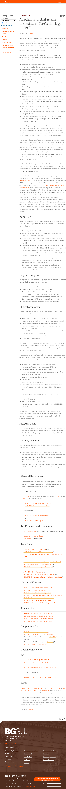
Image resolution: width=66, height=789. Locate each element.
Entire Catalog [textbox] (5, 18)
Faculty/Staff (28, 757)
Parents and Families (49, 751)
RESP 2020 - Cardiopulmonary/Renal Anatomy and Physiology (43, 595)
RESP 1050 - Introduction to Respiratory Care (38, 588)
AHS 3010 (50, 642)
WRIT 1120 (26, 496)
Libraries (26, 763)
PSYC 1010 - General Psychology (34, 536)
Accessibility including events (12, 752)
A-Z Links (8, 759)
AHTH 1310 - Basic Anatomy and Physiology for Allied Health (42, 562)
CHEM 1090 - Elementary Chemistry (35, 549)
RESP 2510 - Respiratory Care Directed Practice (38, 613)
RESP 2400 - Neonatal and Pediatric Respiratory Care (40, 603)
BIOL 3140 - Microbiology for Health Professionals (39, 574)
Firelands (27, 760)
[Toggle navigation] (59, 1)
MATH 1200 (36, 690)
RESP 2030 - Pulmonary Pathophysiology (36, 632)
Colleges (4, 36)
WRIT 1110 (26, 498)
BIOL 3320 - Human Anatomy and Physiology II (38, 567)
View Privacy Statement (29, 786)
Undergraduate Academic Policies (8, 32)
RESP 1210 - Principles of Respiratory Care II (37, 593)
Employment (28, 754)
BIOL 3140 (57, 688)
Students (46, 754)
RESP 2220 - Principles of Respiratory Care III (38, 600)
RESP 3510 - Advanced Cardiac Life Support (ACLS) (40, 667)
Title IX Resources (48, 760)
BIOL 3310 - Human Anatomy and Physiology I (38, 564)
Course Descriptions (7, 42)
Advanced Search (6, 25)
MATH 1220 (45, 690)
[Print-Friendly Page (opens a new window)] (62, 16)
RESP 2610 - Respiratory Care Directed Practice (38, 616)
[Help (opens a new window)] (65, 16)
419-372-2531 (10, 743)
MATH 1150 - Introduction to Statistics (37, 516)
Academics (8, 756)
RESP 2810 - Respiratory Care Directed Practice (38, 621)
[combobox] (50, 10)
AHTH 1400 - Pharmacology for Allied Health (37, 660)
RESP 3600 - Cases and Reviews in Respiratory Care (40, 677)
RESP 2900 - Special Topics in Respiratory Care (38, 662)
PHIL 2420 (52, 637)
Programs (4, 39)
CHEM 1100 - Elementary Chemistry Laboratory (38, 552)
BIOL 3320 (49, 688)
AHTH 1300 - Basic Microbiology (34, 572)
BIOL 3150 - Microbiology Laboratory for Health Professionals (43, 577)
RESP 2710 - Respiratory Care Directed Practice (38, 619)
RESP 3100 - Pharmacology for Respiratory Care (38, 634)
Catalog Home (5, 28)
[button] (30, 1)
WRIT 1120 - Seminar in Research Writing (37, 506)
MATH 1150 (28, 690)
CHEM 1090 (25, 531)
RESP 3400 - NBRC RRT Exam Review (35, 644)
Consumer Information (31, 751)
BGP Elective (27, 539)
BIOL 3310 (41, 688)
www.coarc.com (25, 180)
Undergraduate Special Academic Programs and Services (8, 47)
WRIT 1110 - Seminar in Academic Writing (38, 503)
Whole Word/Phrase (7, 22)
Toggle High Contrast (15, 766)
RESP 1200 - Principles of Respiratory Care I (37, 590)
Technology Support (49, 757)
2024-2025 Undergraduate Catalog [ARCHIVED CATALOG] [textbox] (47, 10)
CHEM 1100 (33, 531)
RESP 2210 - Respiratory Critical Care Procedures (39, 598)
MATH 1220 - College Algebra (34, 521)
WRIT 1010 (57, 496)
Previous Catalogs (6, 52)
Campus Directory (10, 762)
